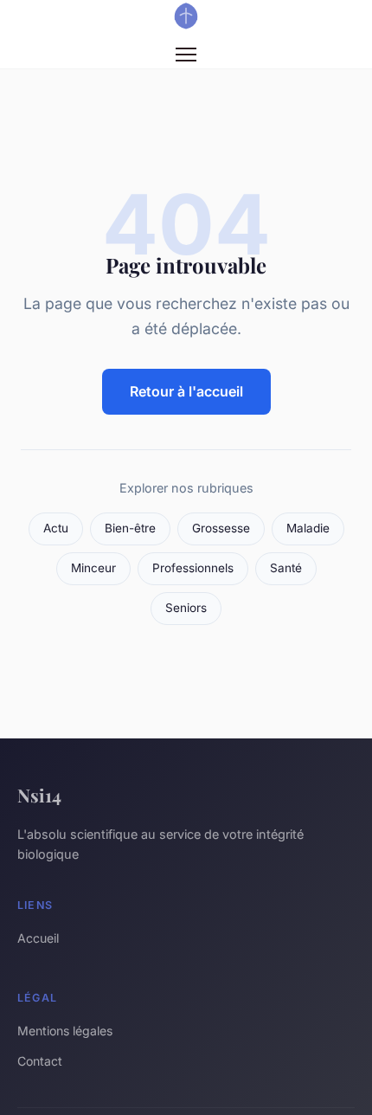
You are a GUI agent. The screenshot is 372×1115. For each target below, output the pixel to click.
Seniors (186, 608)
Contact (39, 1061)
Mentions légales (64, 1030)
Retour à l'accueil (186, 391)
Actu (55, 528)
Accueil (38, 938)
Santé (286, 568)
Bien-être (130, 528)
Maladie (308, 528)
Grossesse (221, 528)
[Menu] (186, 54)
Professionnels (193, 568)
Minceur (93, 568)
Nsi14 (39, 795)
